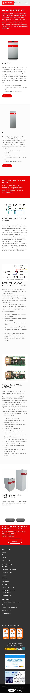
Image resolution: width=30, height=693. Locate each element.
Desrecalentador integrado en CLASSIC (14, 284)
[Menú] (26, 3)
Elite (3, 555)
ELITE (5, 132)
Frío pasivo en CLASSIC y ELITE (14, 219)
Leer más (19, 690)
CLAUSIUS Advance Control (12, 386)
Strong (4, 557)
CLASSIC (6, 63)
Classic (4, 552)
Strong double (6, 560)
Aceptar (11, 690)
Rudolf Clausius (6, 567)
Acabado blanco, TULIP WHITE (12, 495)
